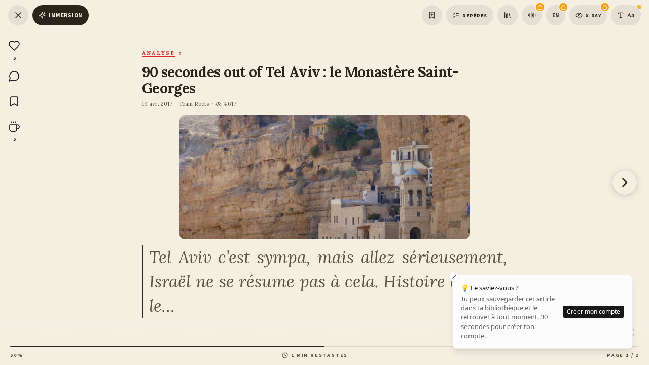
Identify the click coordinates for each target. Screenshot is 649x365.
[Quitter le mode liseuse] (18, 15)
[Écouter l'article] (532, 15)
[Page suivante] (624, 182)
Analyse (158, 53)
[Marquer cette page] (432, 15)
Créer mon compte (593, 311)
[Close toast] (454, 277)
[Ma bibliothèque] (507, 15)
